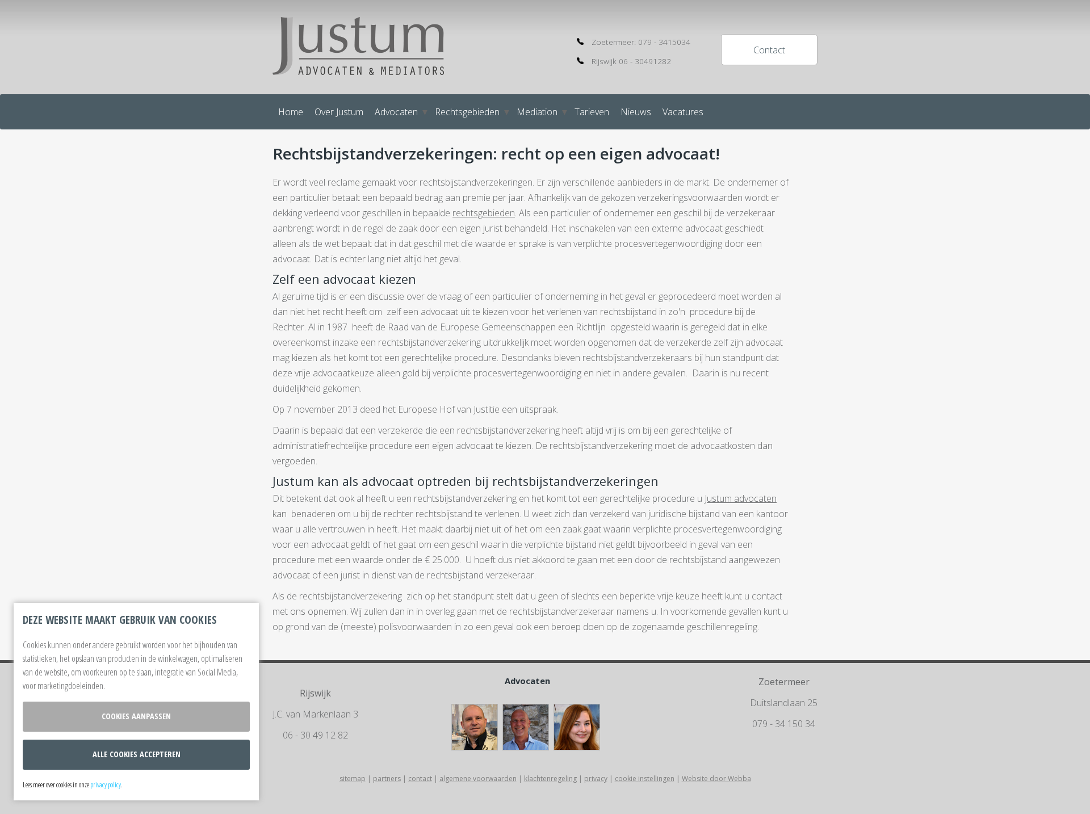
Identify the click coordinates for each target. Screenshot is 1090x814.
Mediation (537, 112)
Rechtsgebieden (467, 112)
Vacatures (683, 112)
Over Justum (339, 112)
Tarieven (592, 112)
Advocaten (396, 112)
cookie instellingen (644, 778)
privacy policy (105, 784)
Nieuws (636, 112)
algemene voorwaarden (478, 778)
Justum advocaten (741, 498)
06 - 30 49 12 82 (315, 735)
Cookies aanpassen (136, 716)
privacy (595, 778)
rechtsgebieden (483, 213)
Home (290, 112)
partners (387, 778)
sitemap (352, 778)
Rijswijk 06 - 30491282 (631, 61)
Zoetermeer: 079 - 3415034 (641, 41)
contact (420, 778)
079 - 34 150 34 (783, 724)
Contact (769, 50)
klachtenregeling (550, 778)
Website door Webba (716, 778)
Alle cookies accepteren (137, 754)
